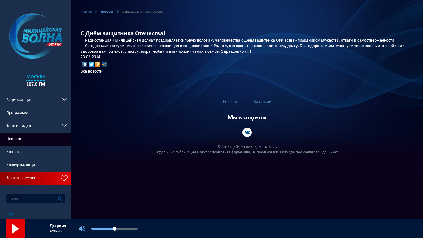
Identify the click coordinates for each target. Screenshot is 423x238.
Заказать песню (20, 178)
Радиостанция (19, 100)
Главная (86, 12)
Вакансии (263, 101)
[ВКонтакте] (85, 64)
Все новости (91, 71)
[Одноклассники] (98, 64)
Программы (17, 113)
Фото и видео (18, 126)
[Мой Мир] (104, 64)
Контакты (14, 152)
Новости (13, 139)
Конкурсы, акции (22, 165)
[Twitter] (91, 64)
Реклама (231, 101)
